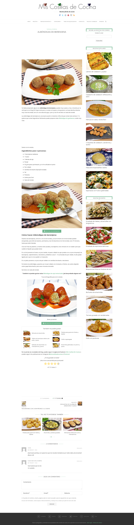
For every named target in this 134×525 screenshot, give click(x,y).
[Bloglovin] (71, 15)
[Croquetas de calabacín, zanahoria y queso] (99, 132)
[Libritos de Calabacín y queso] (99, 61)
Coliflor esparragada (66, 339)
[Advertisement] (52, 46)
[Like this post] (54, 398)
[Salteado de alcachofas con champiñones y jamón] (26, 345)
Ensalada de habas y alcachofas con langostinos (98, 222)
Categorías (57, 21)
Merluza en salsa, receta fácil (96, 120)
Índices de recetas (46, 21)
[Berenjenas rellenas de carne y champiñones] (51, 424)
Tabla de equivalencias (70, 21)
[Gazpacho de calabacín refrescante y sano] (99, 84)
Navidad (101, 21)
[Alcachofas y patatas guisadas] (31, 424)
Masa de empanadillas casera (96, 167)
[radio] (45, 364)
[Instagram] (65, 15)
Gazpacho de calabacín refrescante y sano (99, 96)
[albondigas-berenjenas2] (52, 205)
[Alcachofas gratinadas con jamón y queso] (56, 345)
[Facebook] (59, 15)
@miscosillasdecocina (56, 354)
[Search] (106, 21)
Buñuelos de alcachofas (38, 333)
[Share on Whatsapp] (60, 398)
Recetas (35, 21)
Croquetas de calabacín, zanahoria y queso (98, 143)
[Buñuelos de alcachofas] (26, 333)
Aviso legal (89, 522)
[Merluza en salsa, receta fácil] (99, 109)
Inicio (29, 21)
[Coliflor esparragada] (56, 339)
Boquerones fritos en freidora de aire (98, 269)
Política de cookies (97, 522)
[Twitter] (62, 15)
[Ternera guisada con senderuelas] (99, 305)
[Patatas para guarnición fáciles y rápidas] (56, 333)
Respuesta (79, 448)
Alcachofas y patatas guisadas (31, 432)
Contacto (81, 21)
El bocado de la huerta (35, 460)
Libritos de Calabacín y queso (96, 72)
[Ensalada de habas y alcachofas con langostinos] (99, 211)
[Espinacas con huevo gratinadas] (99, 180)
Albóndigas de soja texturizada (53, 273)
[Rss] (74, 15)
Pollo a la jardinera (92, 338)
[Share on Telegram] (62, 398)
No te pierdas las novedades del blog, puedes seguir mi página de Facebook (44, 352)
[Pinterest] (68, 15)
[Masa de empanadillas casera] (99, 157)
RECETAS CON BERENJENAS (52, 231)
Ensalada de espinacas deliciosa (97, 246)
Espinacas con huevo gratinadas (97, 191)
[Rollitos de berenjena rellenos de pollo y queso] (26, 339)
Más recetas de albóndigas (52, 323)
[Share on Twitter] (57, 398)
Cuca (29, 447)
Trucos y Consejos (92, 21)
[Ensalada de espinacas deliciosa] (99, 235)
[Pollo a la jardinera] (99, 328)
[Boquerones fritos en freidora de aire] (99, 258)
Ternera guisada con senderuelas (97, 315)
